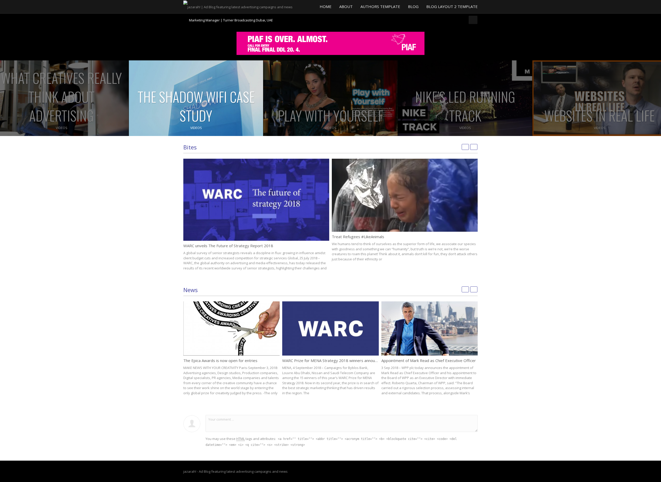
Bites (190, 147)
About (346, 6)
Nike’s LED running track (465, 106)
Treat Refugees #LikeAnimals (358, 236)
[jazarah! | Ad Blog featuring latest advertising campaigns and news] (238, 6)
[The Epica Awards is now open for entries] (231, 328)
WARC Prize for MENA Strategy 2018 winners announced (332, 360)
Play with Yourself (330, 115)
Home (326, 6)
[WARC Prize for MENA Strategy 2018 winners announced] (330, 328)
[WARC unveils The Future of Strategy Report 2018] (256, 200)
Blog (413, 6)
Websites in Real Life (599, 115)
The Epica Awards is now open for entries (220, 360)
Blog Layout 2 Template (452, 6)
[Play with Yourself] (330, 98)
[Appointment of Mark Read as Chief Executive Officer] (429, 328)
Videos (61, 127)
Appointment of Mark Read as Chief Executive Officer (428, 360)
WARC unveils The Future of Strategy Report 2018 (228, 245)
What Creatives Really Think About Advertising (61, 96)
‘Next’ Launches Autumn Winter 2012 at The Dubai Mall (231, 20)
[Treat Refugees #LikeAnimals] (405, 195)
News (190, 290)
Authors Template (380, 6)
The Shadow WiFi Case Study (196, 106)
